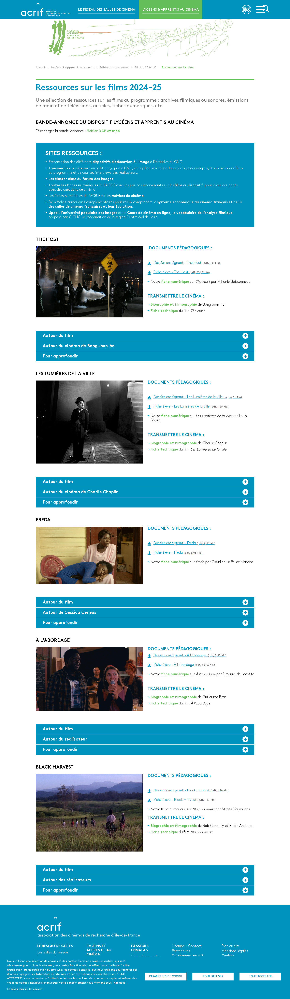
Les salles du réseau (52, 952)
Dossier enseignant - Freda (184, 543)
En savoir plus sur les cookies (24, 989)
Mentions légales (235, 951)
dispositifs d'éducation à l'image (121, 162)
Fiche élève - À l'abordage (184, 665)
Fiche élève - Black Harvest (184, 800)
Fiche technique (164, 311)
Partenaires (181, 951)
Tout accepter (260, 976)
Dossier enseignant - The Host (186, 263)
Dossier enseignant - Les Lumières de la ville (197, 397)
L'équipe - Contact (187, 946)
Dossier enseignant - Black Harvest (191, 790)
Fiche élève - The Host (181, 272)
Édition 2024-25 (145, 67)
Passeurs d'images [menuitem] (94, 28)
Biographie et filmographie (174, 305)
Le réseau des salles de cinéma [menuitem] (106, 9)
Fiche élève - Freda (177, 553)
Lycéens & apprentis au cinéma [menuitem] (170, 9)
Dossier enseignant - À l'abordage (189, 655)
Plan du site (231, 946)
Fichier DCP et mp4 (103, 131)
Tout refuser (213, 976)
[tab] (145, 336)
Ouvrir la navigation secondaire (262, 9)
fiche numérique (175, 282)
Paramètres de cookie (165, 976)
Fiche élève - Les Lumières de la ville (191, 407)
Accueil (41, 67)
